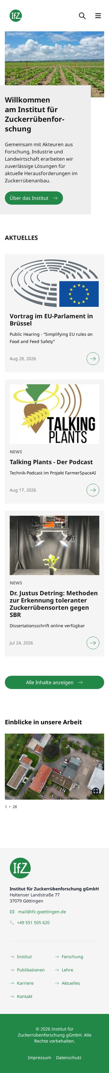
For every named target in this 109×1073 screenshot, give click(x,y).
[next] (79, 762)
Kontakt (24, 996)
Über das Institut (29, 198)
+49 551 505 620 (33, 922)
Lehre (67, 970)
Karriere (25, 983)
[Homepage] (16, 16)
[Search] (81, 15)
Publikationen (31, 970)
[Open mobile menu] (98, 16)
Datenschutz (68, 1057)
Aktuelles (71, 983)
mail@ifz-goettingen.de (42, 911)
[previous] (29, 762)
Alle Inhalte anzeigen (50, 682)
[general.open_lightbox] (95, 791)
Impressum (39, 1057)
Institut (24, 956)
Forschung (72, 956)
